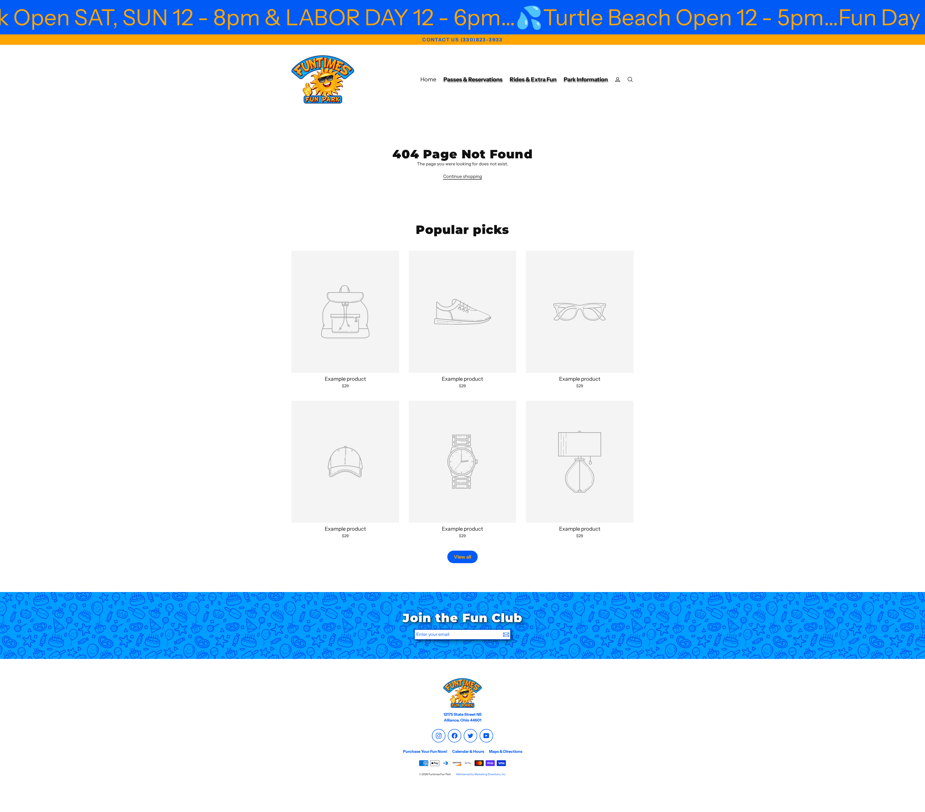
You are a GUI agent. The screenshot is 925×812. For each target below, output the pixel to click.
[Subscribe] (506, 634)
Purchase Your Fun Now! (425, 751)
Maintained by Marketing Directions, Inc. (481, 774)
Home (428, 79)
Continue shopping (462, 176)
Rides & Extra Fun (533, 79)
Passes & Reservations (472, 79)
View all (462, 557)
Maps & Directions (505, 751)
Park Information (586, 79)
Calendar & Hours (468, 751)
